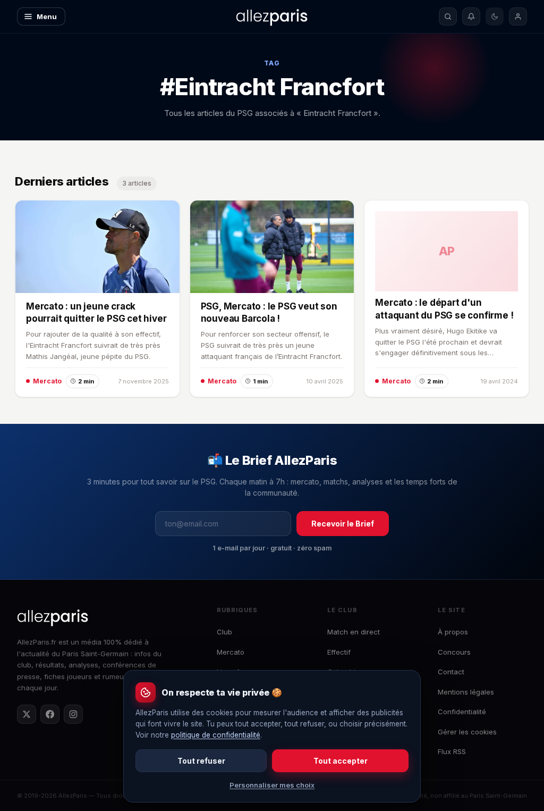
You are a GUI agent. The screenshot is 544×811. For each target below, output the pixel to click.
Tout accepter (340, 760)
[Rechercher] (448, 16)
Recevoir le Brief (342, 523)
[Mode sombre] (495, 16)
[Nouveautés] (471, 16)
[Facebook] (50, 714)
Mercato (230, 652)
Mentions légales (466, 692)
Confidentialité (462, 711)
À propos (453, 632)
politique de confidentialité (215, 735)
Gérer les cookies (467, 732)
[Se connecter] (518, 16)
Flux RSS (452, 751)
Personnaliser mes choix (272, 785)
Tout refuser (201, 760)
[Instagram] (73, 714)
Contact (451, 671)
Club (224, 632)
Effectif (339, 652)
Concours (454, 652)
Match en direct (353, 632)
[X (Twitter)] (26, 714)
